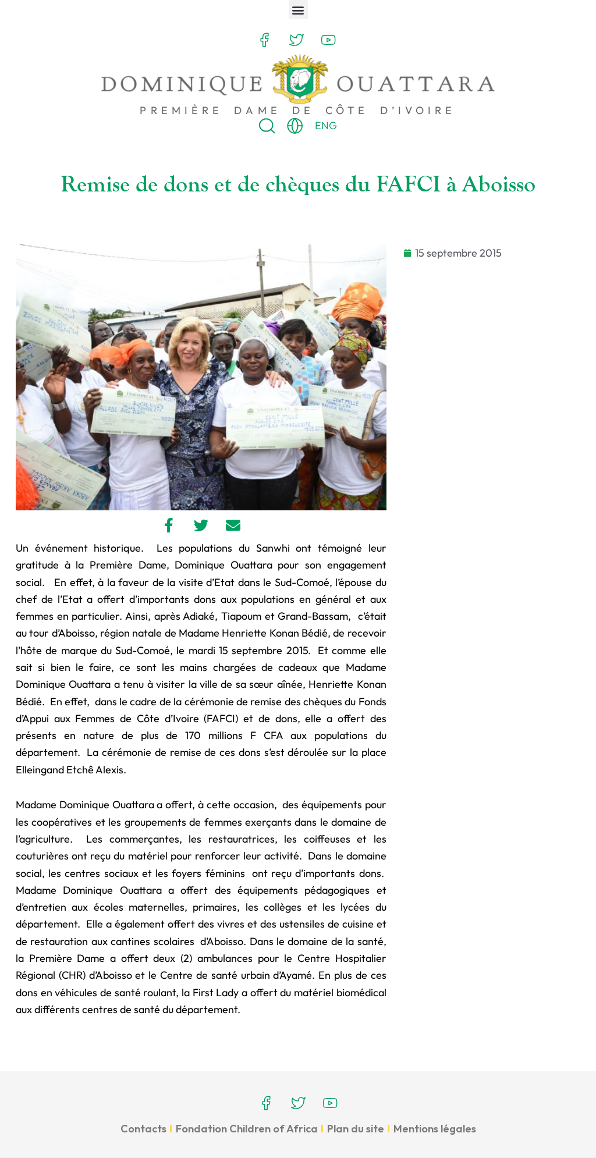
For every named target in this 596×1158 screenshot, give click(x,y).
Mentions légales (434, 1128)
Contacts (143, 1128)
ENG (326, 125)
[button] (298, 9)
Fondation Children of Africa (247, 1128)
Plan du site (355, 1128)
